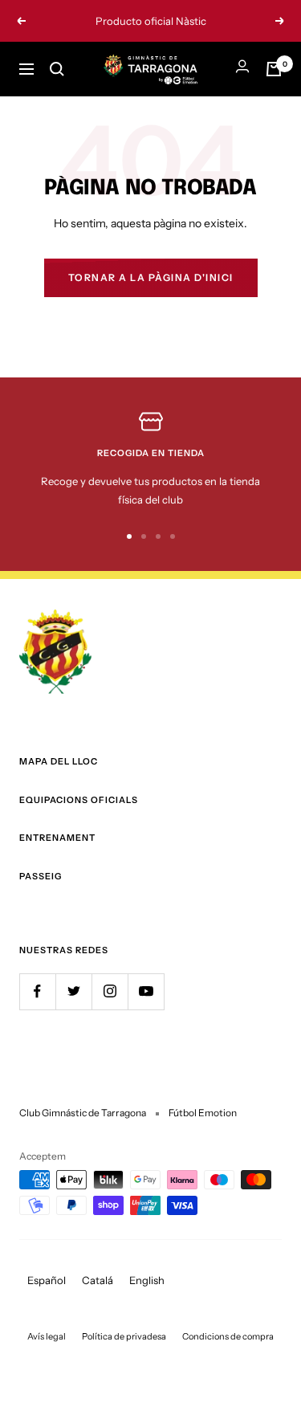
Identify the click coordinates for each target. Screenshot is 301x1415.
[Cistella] (274, 69)
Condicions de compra (228, 1336)
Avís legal (46, 1336)
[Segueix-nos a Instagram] (110, 991)
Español (46, 1280)
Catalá (97, 1280)
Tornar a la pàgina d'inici (151, 277)
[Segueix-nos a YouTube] (146, 991)
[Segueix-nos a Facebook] (37, 991)
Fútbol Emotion (203, 1113)
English (147, 1280)
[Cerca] (57, 69)
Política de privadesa (124, 1336)
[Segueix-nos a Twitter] (73, 991)
